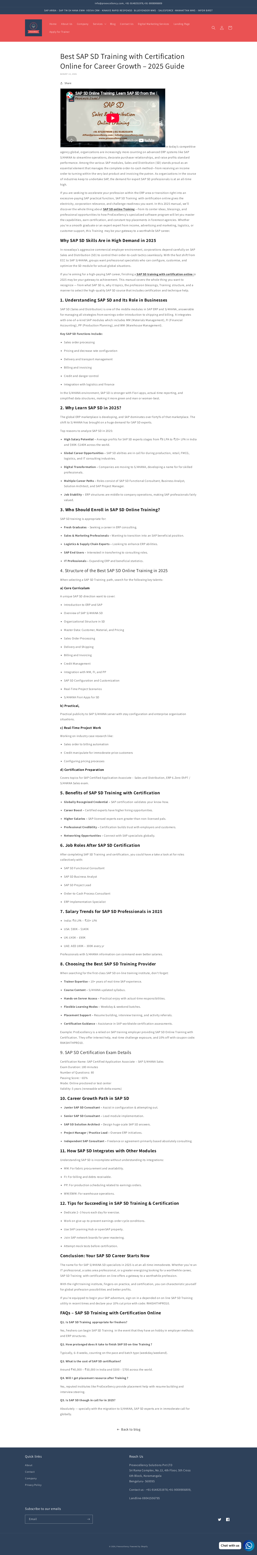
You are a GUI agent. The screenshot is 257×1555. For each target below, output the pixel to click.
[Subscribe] (88, 1519)
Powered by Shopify (139, 1546)
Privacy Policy (33, 1485)
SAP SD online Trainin (118, 209)
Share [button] (68, 83)
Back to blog (130, 1429)
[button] (99, 24)
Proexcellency (122, 1546)
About (29, 1465)
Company (30, 1478)
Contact (30, 1471)
